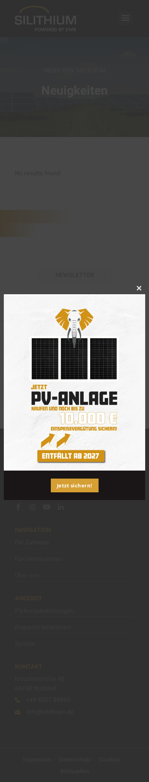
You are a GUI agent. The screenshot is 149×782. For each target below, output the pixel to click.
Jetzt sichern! (74, 485)
